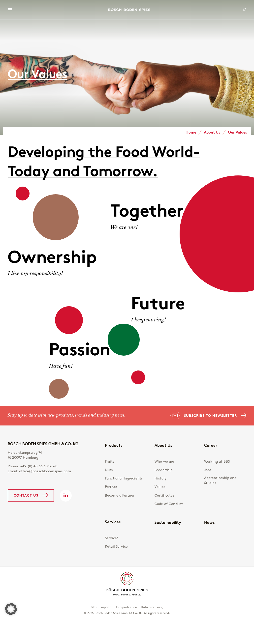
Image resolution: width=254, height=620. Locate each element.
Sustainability (168, 522)
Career (210, 445)
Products (113, 445)
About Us (163, 445)
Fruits (109, 461)
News (209, 522)
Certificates (164, 495)
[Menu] (10, 9)
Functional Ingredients (124, 478)
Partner (111, 487)
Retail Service (116, 546)
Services (113, 521)
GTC (93, 607)
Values (160, 487)
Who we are (164, 461)
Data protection (126, 607)
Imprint (105, 607)
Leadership (163, 470)
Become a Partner (119, 495)
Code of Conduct (169, 504)
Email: (39, 471)
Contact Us (26, 495)
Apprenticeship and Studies (220, 480)
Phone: (32, 466)
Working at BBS (217, 461)
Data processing (152, 607)
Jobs (207, 470)
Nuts (109, 470)
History (160, 478)
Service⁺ (111, 538)
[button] (11, 609)
